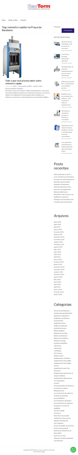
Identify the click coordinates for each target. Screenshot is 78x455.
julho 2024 (57, 279)
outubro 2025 (58, 242)
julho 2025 (57, 249)
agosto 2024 (58, 277)
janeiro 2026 (58, 234)
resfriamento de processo (62, 418)
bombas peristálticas (60, 343)
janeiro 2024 (58, 294)
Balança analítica (59, 331)
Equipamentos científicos (62, 358)
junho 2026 (57, 222)
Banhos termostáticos (61, 338)
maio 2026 (57, 224)
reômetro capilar (37, 86)
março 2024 (58, 289)
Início (4, 20)
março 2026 (58, 229)
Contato (23, 20)
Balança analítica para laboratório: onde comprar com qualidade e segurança (64, 194)
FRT (44, 451)
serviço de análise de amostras (64, 426)
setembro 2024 (59, 274)
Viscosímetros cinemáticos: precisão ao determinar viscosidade (65, 115)
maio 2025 (57, 254)
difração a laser (59, 356)
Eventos (56, 383)
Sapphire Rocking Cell (61, 421)
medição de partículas (61, 396)
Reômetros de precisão (61, 416)
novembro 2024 (59, 269)
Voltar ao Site (13, 20)
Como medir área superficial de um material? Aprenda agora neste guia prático (66, 147)
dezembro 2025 (59, 237)
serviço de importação (61, 428)
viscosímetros (58, 441)
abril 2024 (57, 287)
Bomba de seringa (60, 341)
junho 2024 (57, 282)
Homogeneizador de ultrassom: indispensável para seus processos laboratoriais (67, 71)
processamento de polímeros (63, 403)
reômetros (57, 413)
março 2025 (58, 259)
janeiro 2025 (58, 264)
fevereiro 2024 (59, 292)
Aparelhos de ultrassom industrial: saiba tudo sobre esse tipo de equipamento (62, 187)
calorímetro (57, 346)
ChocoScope (58, 353)
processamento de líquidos (62, 401)
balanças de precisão (60, 333)
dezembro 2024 (59, 267)
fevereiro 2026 (59, 232)
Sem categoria (58, 423)
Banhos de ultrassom (61, 336)
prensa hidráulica (59, 398)
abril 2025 (57, 257)
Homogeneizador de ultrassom (64, 386)
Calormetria (57, 348)
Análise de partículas (60, 326)
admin (14, 86)
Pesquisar (57, 27)
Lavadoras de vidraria (61, 388)
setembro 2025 (59, 244)
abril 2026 (57, 227)
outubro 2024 (58, 272)
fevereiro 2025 (59, 262)
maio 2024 (57, 284)
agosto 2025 (58, 247)
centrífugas (57, 351)
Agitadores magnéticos (61, 316)
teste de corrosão (60, 436)
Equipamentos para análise (62, 361)
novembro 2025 (59, 239)
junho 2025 (57, 252)
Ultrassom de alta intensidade (63, 438)
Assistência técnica (60, 328)
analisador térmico (60, 323)
